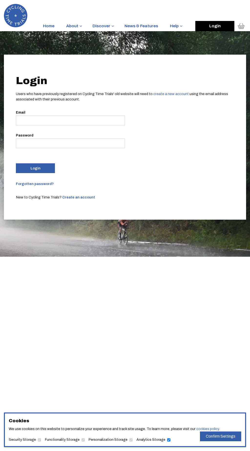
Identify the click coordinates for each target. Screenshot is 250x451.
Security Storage (22, 439)
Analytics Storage (150, 439)
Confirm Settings (220, 436)
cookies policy (207, 429)
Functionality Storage (62, 439)
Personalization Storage (108, 439)
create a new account (171, 94)
